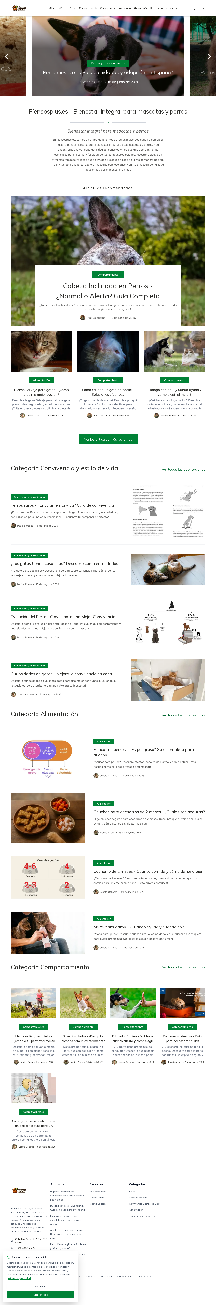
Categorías (137, 1184)
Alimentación (140, 8)
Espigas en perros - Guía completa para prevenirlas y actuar (65, 1219)
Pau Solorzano (98, 1191)
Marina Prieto (97, 1197)
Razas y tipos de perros (163, 8)
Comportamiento (88, 8)
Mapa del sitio (144, 1276)
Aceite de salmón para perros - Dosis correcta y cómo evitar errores (67, 1234)
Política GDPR (106, 1276)
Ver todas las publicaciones (183, 469)
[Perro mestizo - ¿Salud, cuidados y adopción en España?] (108, 56)
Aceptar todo (40, 1294)
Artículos (57, 1184)
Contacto (90, 1276)
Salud (73, 8)
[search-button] (193, 8)
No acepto (40, 1286)
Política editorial (125, 1276)
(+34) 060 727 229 (25, 1247)
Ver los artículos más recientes (108, 439)
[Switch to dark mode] (202, 8)
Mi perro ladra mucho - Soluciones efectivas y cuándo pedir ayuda (67, 1195)
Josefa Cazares (98, 1203)
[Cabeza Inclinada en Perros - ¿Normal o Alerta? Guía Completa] (108, 261)
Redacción (97, 1184)
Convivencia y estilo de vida (115, 8)
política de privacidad (19, 1278)
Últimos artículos (58, 8)
